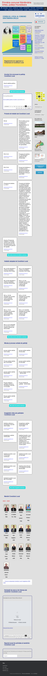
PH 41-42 (6, 154)
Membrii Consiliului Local (23, 29)
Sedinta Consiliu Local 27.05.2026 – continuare (9, 455)
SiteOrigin (35, 673)
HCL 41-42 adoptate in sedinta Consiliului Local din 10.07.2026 (25, 270)
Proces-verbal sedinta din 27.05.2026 (9, 361)
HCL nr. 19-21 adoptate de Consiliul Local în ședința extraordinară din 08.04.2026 (9, 312)
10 (14, 106)
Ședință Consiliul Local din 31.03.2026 (10, 478)
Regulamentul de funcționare (16, 29)
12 (41, 94)
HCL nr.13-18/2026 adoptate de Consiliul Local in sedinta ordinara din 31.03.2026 (24, 312)
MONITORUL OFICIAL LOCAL (34, 9)
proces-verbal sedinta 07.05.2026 (24, 361)
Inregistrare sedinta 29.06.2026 (9, 436)
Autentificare (5, 665)
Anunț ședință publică (8, 96)
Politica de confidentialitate (26, 673)
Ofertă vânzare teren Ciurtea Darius (39, 31)
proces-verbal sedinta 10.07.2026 (9, 351)
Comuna (10, 7)
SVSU (6, 9)
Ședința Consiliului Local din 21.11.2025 (39, 57)
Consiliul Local (15, 7)
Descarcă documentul (8, 628)
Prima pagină (5, 7)
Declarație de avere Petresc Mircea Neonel (12, 598)
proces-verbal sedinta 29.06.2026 (24, 351)
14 (23, 106)
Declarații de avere (29, 29)
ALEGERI (25, 9)
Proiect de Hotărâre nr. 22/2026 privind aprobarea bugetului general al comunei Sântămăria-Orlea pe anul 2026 (25, 171)
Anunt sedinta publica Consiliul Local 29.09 (12, 99)
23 (39, 100)
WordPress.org (5, 670)
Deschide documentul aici (8, 85)
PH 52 (5, 121)
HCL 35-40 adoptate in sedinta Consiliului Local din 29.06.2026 (9, 282)
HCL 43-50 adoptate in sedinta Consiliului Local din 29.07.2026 (9, 270)
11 (16, 106)
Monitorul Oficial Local (16, 43)
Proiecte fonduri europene (18, 9)
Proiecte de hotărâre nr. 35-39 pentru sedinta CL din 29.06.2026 (24, 156)
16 (41, 96)
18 (16, 108)
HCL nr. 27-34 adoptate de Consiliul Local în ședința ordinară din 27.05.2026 (24, 283)
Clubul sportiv (10, 9)
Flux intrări (4, 667)
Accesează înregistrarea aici (8, 428)
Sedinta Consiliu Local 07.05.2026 (25, 454)
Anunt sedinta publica (9, 83)
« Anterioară (7, 106)
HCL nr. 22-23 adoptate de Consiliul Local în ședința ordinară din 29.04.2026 (24, 298)
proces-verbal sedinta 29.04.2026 (9, 372)
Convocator (15, 36)
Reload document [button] (13, 622)
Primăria (20, 7)
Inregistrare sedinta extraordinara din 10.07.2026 (24, 425)
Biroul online (33, 7)
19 (18, 637)
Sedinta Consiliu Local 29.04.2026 (9, 466)
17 (30, 106)
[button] (45, 9)
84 (25, 108)
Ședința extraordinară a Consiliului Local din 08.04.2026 (25, 467)
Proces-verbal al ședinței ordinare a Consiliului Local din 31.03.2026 (9, 384)
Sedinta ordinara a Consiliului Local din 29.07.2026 (9, 425)
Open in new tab (22, 622)
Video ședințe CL (29, 48)
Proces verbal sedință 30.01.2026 (9, 396)
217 (25, 637)
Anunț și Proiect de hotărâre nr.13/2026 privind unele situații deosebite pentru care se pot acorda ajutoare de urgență (9, 244)
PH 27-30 (6, 167)
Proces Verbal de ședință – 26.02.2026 (24, 383)
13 (21, 106)
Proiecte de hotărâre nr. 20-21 (9, 184)
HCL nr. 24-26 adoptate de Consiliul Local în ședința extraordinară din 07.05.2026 (9, 298)
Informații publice (27, 7)
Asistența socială (39, 7)
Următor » (29, 108)
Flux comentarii (5, 668)
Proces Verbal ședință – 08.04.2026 (24, 372)
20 (21, 108)
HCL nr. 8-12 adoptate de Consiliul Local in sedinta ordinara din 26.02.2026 (9, 326)
